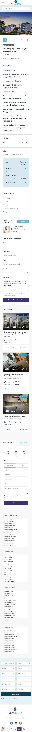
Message (6, 277)
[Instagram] (16, 723)
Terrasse (7, 212)
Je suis (5, 269)
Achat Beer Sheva (8, 578)
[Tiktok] (20, 723)
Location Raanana (8, 606)
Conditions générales (9, 296)
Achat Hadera (7, 572)
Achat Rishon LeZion (9, 565)
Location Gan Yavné (9, 613)
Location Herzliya (8, 602)
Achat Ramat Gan (8, 567)
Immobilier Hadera (9, 538)
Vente (12, 45)
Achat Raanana (8, 568)
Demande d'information (16, 300)
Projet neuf (6, 45)
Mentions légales (22, 718)
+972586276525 (18, 229)
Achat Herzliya (8, 570)
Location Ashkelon (9, 595)
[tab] (5, 40)
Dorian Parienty (10, 347)
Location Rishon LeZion (10, 600)
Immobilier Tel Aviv (9, 520)
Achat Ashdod (8, 557)
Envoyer (16, 503)
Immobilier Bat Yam (9, 544)
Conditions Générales (11, 718)
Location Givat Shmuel (10, 612)
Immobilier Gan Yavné (10, 536)
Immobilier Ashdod (9, 522)
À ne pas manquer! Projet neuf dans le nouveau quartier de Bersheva (15, 333)
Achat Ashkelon (8, 559)
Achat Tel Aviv (8, 556)
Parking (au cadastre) (11, 209)
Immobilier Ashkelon (9, 523)
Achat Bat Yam (8, 576)
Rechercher (16, 694)
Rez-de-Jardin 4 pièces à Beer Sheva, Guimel (13, 375)
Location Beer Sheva (9, 615)
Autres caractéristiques (10, 699)
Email (4, 260)
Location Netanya (8, 599)
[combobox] (16, 273)
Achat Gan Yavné (8, 579)
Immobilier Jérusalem (9, 525)
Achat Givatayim (8, 574)
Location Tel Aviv (8, 591)
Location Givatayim (9, 610)
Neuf (6, 205)
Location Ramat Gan (9, 604)
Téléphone (6, 251)
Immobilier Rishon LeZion (10, 529)
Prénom (5, 243)
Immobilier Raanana (9, 535)
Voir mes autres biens (23, 221)
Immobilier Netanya (9, 527)
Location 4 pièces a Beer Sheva (14, 416)
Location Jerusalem (9, 597)
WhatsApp (14, 232)
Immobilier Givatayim (9, 540)
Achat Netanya (8, 563)
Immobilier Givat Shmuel (10, 542)
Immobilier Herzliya (9, 531)
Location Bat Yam (8, 617)
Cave (6, 202)
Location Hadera (8, 608)
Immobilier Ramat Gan (10, 533)
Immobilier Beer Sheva (10, 546)
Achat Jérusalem (8, 561)
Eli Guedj (9, 429)
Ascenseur (8, 198)
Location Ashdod (8, 593)
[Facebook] (11, 723)
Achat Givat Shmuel (9, 581)
